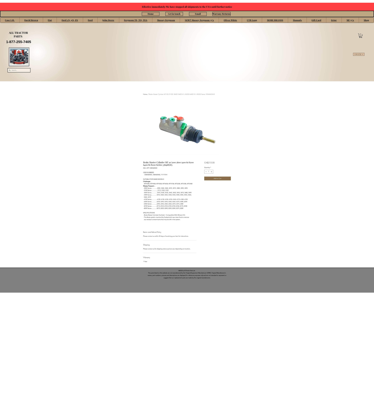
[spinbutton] (208, 171)
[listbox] (358, 54)
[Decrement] (206, 171)
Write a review (230, 274)
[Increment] (211, 171)
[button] (9, 20)
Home (145, 94)
